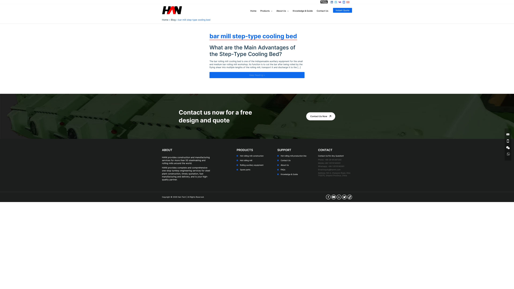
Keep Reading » (277, 75)
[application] (271, 11)
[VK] (339, 2)
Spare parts (245, 169)
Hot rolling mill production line (293, 156)
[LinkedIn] (331, 2)
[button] (342, 10)
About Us (285, 165)
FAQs (324, 2)
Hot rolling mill (246, 160)
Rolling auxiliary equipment (251, 165)
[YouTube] (343, 2)
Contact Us (285, 160)
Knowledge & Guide (289, 174)
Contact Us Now (318, 116)
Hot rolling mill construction (252, 156)
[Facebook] (335, 2)
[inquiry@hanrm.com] (347, 2)
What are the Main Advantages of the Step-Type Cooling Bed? (252, 50)
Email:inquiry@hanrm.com (329, 169)
